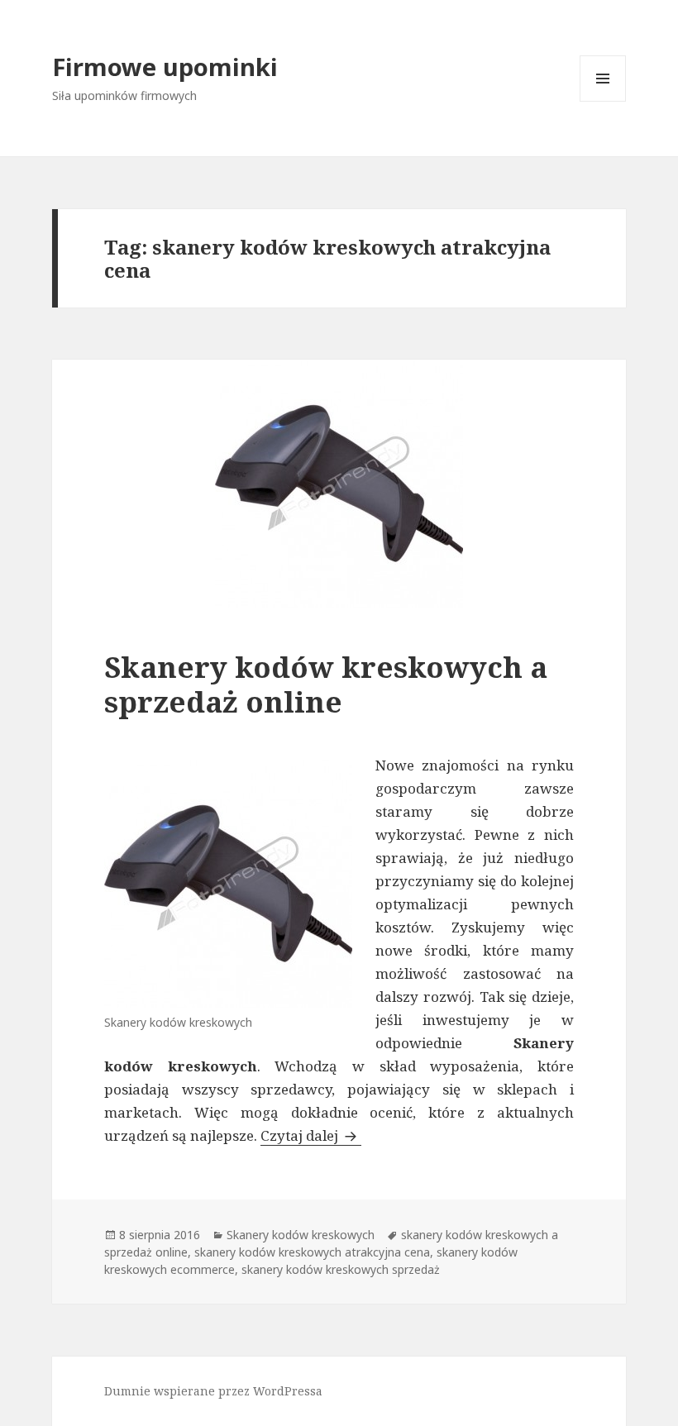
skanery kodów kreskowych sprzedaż (340, 1269)
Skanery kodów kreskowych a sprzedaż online (325, 684)
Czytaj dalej (310, 1135)
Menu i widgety (603, 101)
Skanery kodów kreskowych (301, 1234)
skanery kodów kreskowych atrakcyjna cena (312, 1252)
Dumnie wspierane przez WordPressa (213, 1391)
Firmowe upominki (165, 66)
